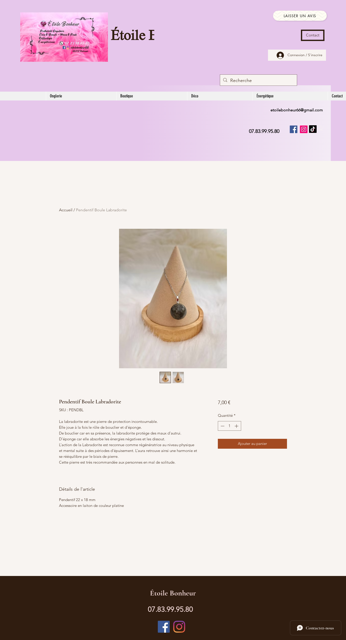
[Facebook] (293, 129)
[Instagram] (303, 129)
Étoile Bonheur (173, 593)
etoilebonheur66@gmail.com (297, 110)
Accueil (65, 210)
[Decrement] (222, 426)
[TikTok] (313, 129)
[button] (321, 128)
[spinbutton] (229, 426)
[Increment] (237, 426)
